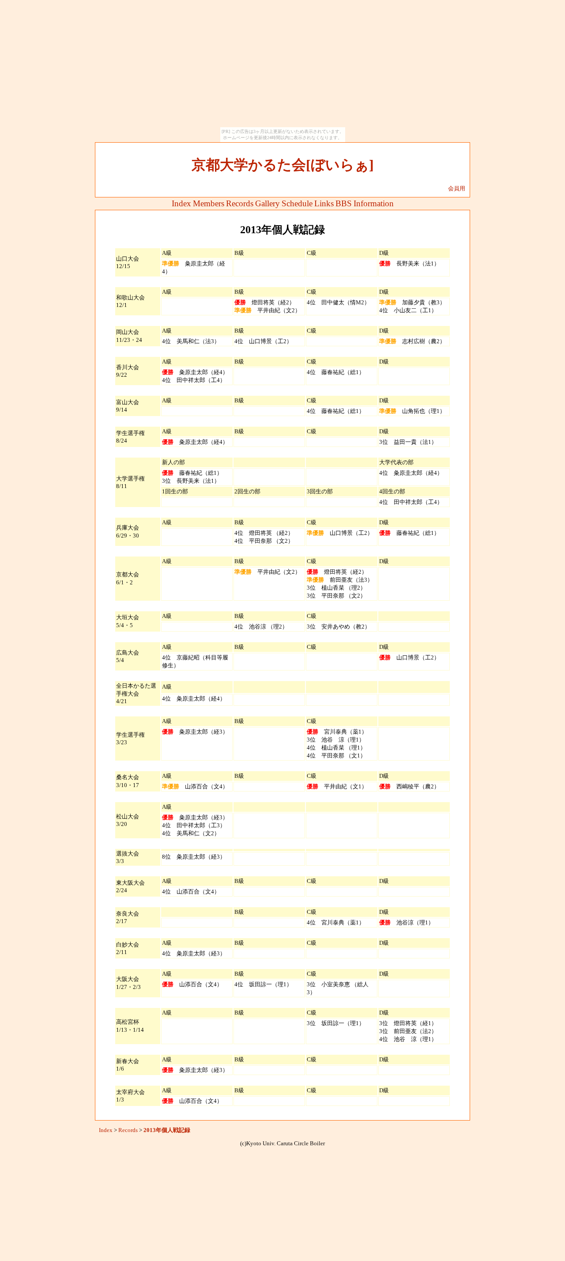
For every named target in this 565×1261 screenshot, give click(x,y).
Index (181, 203)
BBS (343, 203)
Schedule (297, 203)
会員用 (456, 188)
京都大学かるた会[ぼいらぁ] (283, 165)
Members (208, 203)
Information (374, 203)
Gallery (267, 203)
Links (324, 203)
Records (239, 203)
